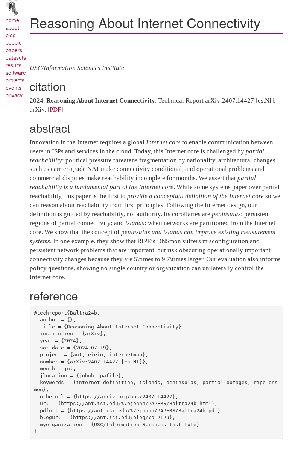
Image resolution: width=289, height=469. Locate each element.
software (16, 72)
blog (11, 35)
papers (14, 50)
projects (15, 80)
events (13, 87)
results (13, 65)
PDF (55, 109)
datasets (16, 57)
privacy (14, 95)
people (14, 42)
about (12, 27)
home (12, 20)
